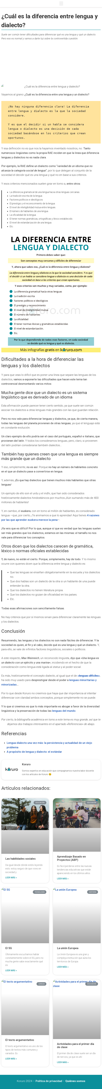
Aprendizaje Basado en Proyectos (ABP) (71, 858)
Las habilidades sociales (20, 858)
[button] (61, 3)
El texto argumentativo (19, 1040)
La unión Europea (67, 948)
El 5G (8, 948)
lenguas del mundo (63, 710)
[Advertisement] (51, 63)
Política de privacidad (48, 1081)
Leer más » (11, 877)
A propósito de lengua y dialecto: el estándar (34, 751)
